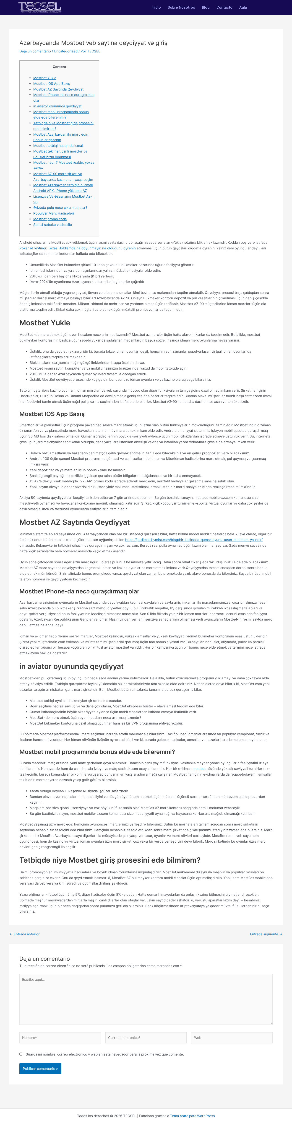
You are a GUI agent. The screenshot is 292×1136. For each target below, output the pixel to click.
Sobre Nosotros (181, 7)
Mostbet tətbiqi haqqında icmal (58, 145)
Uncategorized (66, 51)
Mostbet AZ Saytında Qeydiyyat (58, 89)
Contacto (224, 7)
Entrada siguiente (266, 934)
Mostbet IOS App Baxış (51, 83)
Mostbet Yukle (44, 78)
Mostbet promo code (50, 219)
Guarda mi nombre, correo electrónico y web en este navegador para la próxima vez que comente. (105, 1054)
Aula (243, 7)
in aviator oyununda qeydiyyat (57, 106)
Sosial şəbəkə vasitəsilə (52, 225)
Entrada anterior (25, 934)
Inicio (156, 7)
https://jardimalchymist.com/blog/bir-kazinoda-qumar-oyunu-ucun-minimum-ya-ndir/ (194, 540)
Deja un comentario (35, 51)
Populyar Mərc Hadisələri (53, 213)
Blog (206, 7)
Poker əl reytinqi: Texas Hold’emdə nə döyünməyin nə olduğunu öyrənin (77, 248)
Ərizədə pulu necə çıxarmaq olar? (60, 207)
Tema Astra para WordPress (192, 1116)
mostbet (199, 768)
